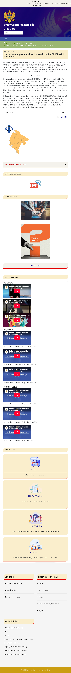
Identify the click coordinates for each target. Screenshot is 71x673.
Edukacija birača (10, 590)
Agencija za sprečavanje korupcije (16, 647)
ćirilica (34, 6)
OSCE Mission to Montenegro (14, 628)
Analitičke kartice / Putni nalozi (49, 604)
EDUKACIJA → (35, 552)
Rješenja (29, 43)
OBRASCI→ (35, 470)
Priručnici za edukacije (12, 597)
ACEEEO (7, 636)
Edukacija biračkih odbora (13, 583)
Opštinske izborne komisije (15, 165)
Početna (10, 43)
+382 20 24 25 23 (33, 3)
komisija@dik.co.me (47, 3)
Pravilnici (41, 583)
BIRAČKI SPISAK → (35, 496)
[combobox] (13, 33)
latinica (38, 6)
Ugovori (41, 597)
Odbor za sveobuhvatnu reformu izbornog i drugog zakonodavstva (19, 641)
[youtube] (35, 1)
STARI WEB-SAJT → (35, 266)
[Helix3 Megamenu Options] (6, 39)
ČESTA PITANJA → (35, 526)
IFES (6, 632)
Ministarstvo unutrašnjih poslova (16, 651)
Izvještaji (41, 611)
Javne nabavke (44, 590)
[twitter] (32, 1)
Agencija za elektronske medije (15, 654)
